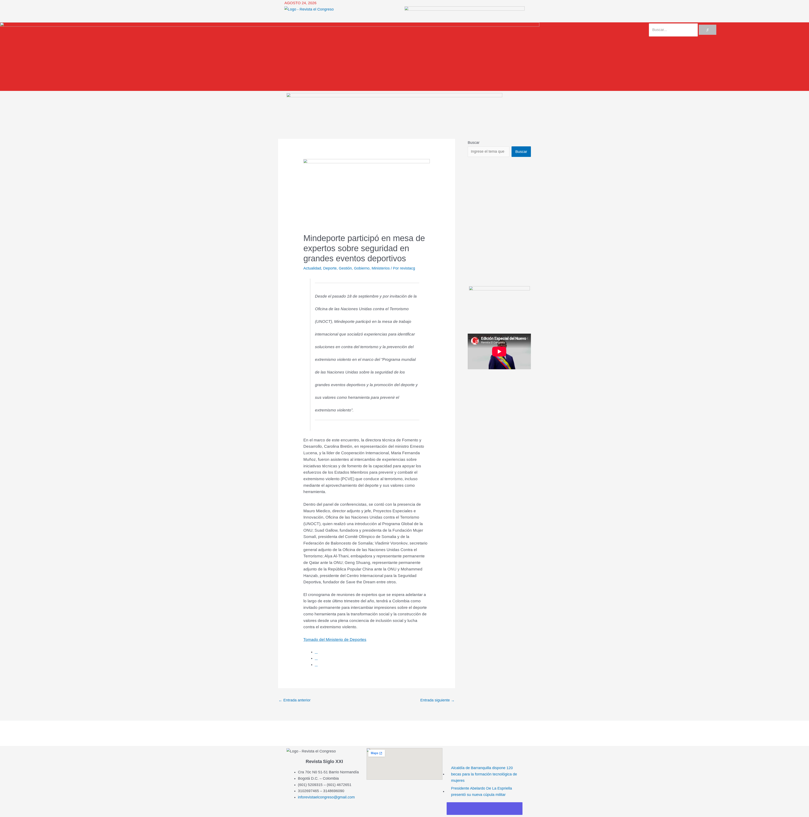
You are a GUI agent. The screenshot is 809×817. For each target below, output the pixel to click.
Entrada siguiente (437, 700)
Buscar (474, 142)
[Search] (707, 30)
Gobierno (362, 268)
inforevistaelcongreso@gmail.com (326, 797)
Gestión (345, 268)
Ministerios (381, 268)
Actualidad (312, 268)
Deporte (330, 268)
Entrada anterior (295, 700)
